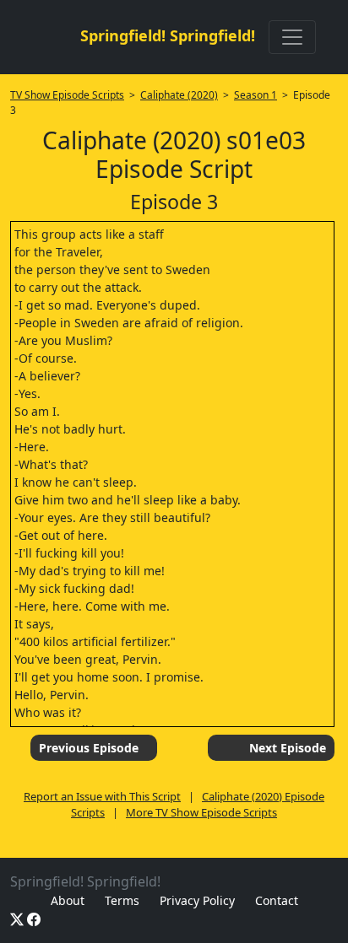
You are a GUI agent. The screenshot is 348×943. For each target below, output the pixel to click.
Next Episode (287, 748)
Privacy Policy (197, 900)
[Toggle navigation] (292, 37)
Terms (122, 900)
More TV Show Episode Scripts (201, 812)
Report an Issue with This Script (102, 796)
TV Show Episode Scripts (67, 95)
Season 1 (255, 95)
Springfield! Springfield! (167, 35)
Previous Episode (89, 748)
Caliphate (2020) (179, 95)
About (67, 900)
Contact (276, 900)
